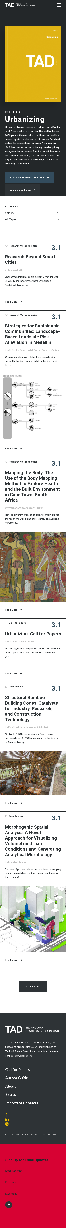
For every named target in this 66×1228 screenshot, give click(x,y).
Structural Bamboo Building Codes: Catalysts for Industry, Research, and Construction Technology (31, 708)
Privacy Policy (51, 1134)
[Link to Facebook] (7, 1115)
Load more (29, 986)
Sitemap (42, 1134)
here (29, 1055)
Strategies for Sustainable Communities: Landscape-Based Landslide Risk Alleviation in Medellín (32, 334)
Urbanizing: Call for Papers (33, 633)
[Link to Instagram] (10, 1124)
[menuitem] (33, 1070)
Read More (11, 301)
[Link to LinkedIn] (7, 1119)
